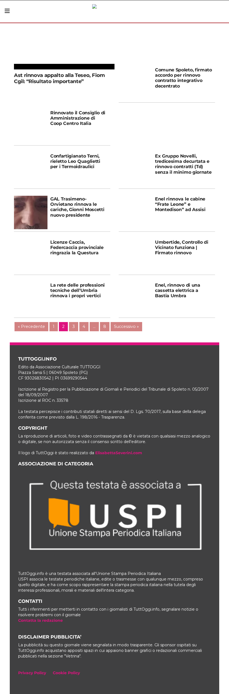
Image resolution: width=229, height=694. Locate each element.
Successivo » (126, 326)
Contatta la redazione (40, 620)
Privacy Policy (32, 672)
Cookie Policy (66, 672)
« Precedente (31, 326)
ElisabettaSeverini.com (118, 452)
